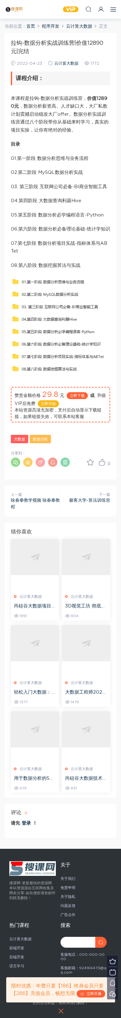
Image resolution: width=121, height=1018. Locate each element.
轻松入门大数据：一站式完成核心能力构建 (35, 692)
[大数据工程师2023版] (86, 643)
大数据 (19, 439)
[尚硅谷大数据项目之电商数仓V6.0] (35, 557)
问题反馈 (67, 906)
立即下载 (77, 395)
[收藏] (90, 462)
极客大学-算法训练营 (89, 500)
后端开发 (16, 957)
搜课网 (14, 9)
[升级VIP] (112, 961)
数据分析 (40, 439)
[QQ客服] (112, 983)
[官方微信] (112, 993)
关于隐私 (67, 897)
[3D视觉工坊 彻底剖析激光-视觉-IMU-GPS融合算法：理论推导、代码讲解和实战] (86, 557)
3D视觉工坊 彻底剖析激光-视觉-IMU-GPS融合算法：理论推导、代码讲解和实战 (86, 606)
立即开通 (92, 994)
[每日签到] (112, 972)
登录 (26, 823)
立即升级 (48, 404)
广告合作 (67, 915)
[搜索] (88, 9)
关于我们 (67, 879)
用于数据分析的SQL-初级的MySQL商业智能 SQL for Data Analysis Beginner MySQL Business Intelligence (34, 779)
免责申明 (67, 888)
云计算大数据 (66, 64)
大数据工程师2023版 (85, 692)
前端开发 (16, 948)
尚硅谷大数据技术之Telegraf (86, 779)
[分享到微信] (15, 462)
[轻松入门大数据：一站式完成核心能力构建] (35, 643)
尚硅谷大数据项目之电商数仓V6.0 (35, 606)
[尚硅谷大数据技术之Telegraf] (86, 729)
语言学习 (16, 966)
